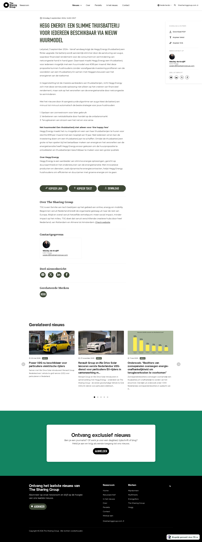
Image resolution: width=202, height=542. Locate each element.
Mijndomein (133, 490)
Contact (125, 5)
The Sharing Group (136, 503)
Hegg (43, 294)
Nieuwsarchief (109, 495)
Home (106, 490)
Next (178, 364)
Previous (23, 364)
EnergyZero (133, 499)
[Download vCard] (77, 242)
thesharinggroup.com (187, 5)
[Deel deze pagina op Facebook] (66, 275)
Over (88, 5)
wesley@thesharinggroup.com (55, 255)
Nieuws (75, 5)
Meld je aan (108, 516)
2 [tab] (97, 397)
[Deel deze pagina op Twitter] (51, 275)
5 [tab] (107, 397)
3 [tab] (101, 397)
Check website (102, 222)
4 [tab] (104, 397)
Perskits (98, 5)
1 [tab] (94, 397)
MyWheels (133, 495)
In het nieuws (112, 5)
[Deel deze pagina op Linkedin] (58, 275)
